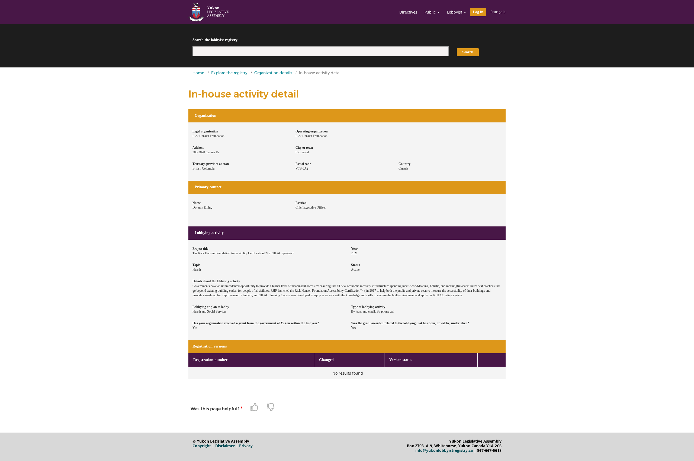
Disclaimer (225, 445)
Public (431, 12)
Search (467, 52)
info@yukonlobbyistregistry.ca (444, 450)
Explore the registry (229, 72)
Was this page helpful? (215, 408)
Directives (408, 12)
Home (198, 72)
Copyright (201, 445)
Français (498, 11)
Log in (478, 12)
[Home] (208, 12)
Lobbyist (455, 12)
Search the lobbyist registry (214, 40)
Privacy (246, 445)
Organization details (273, 72)
